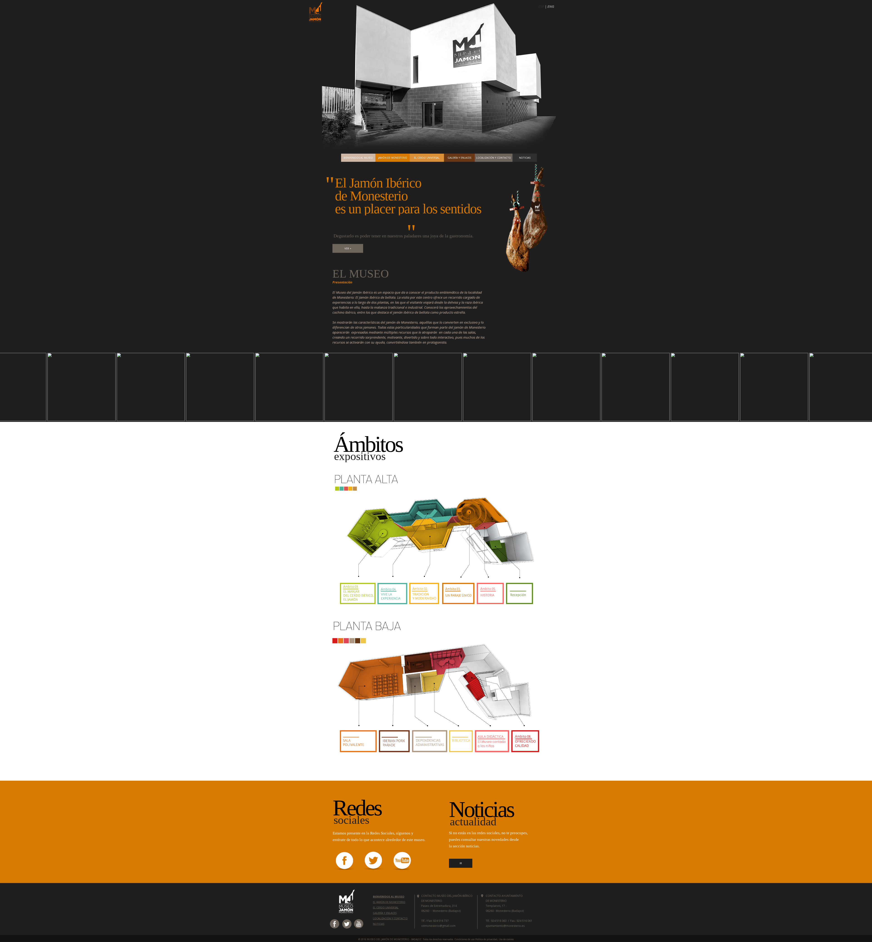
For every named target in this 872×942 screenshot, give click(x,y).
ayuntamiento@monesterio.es (505, 926)
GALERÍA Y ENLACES (384, 913)
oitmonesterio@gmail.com (438, 926)
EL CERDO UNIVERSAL (386, 907)
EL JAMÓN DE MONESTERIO (389, 902)
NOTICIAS (378, 923)
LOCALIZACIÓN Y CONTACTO (390, 918)
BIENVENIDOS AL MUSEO (388, 896)
